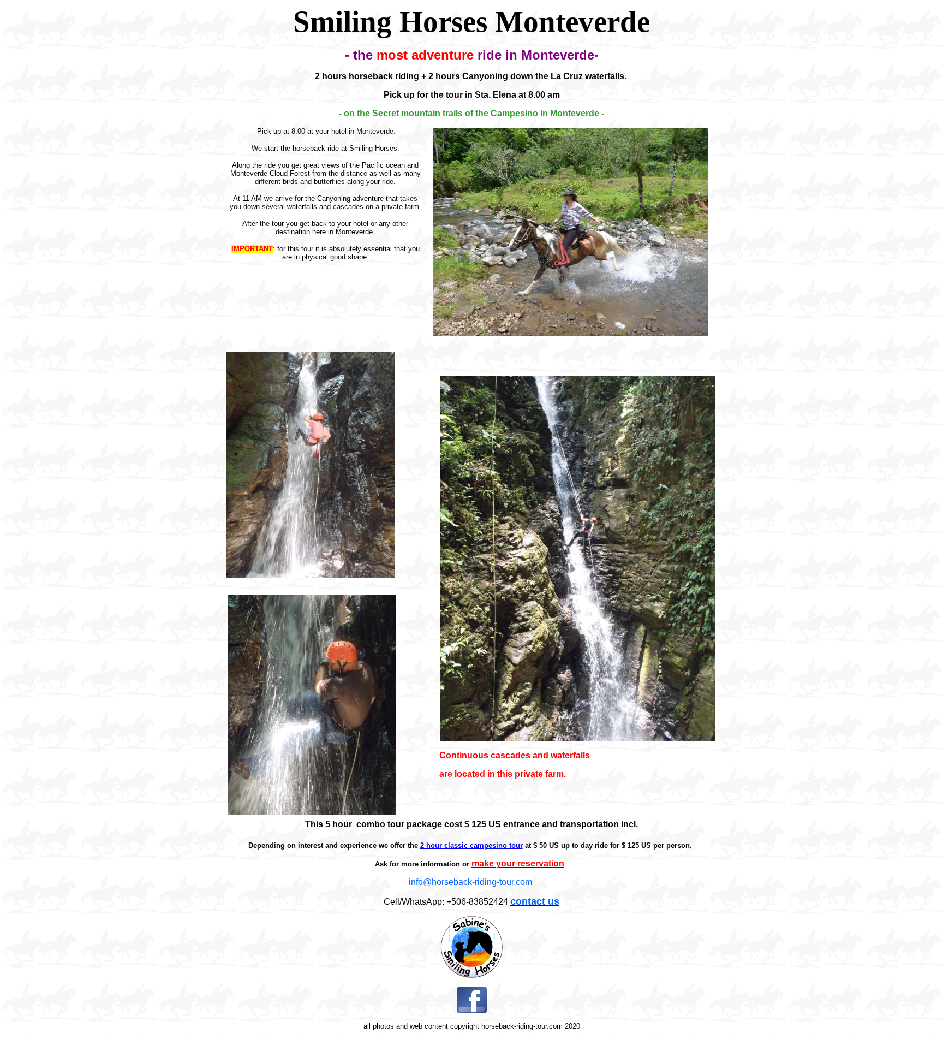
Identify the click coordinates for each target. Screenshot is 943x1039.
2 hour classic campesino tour (471, 845)
